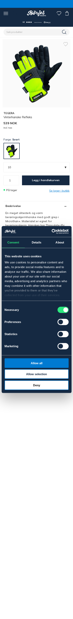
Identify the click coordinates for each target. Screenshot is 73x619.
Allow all (36, 363)
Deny (36, 385)
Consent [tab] (13, 242)
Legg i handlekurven (46, 180)
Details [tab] (36, 242)
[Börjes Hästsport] (36, 13)
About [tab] (59, 242)
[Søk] (64, 32)
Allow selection (36, 374)
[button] (36, 22)
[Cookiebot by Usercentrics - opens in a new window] (52, 231)
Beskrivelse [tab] (13, 206)
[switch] (63, 322)
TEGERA (9, 113)
